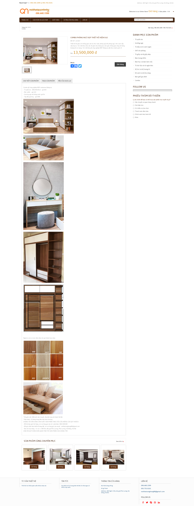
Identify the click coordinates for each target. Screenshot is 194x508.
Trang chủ (24, 20)
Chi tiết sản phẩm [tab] (30, 81)
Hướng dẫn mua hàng (71, 20)
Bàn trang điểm (140, 58)
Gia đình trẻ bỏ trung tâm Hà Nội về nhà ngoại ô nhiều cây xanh (75, 486)
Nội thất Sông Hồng (107, 486)
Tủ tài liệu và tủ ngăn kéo (144, 66)
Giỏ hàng (120, 64)
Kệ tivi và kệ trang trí (142, 69)
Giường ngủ (139, 43)
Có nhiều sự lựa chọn (142, 108)
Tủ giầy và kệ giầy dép (143, 54)
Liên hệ (84, 20)
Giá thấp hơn (139, 105)
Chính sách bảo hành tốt (143, 114)
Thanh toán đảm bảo (141, 111)
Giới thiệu (55, 20)
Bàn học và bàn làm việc (143, 62)
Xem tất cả (119, 441)
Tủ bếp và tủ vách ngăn (143, 47)
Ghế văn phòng (140, 51)
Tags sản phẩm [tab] (48, 81)
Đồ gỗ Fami (104, 488)
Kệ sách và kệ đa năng (143, 73)
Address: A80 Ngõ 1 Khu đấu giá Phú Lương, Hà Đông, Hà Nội (155, 3)
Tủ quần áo (139, 39)
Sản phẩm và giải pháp (40, 20)
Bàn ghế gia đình (141, 77)
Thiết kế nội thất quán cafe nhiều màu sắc (34, 486)
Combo (24, 29)
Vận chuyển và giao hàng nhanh (145, 102)
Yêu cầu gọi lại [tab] (64, 81)
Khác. (137, 117)
